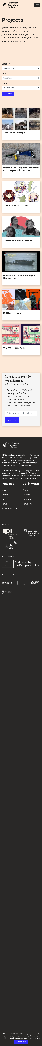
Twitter (26, 494)
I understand (21, 1042)
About (4, 490)
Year (4, 73)
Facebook (27, 499)
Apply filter (7, 93)
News (4, 503)
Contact (26, 490)
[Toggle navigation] (37, 5)
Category (6, 63)
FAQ (3, 499)
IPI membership (9, 508)
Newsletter (28, 503)
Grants (5, 494)
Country (6, 83)
